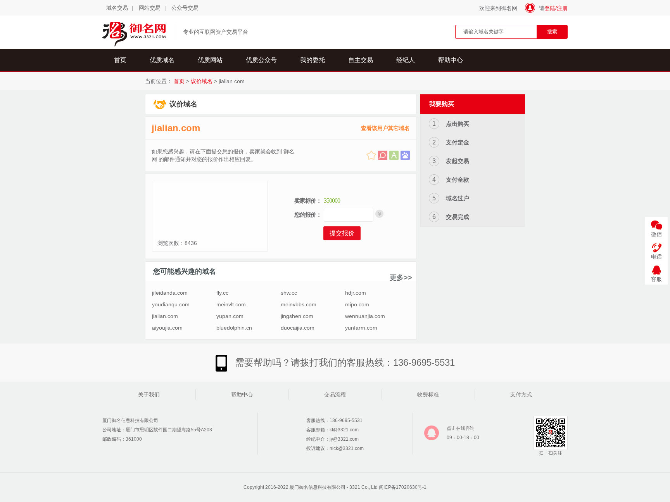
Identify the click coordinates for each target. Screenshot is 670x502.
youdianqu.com (171, 304)
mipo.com (357, 304)
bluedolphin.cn (234, 328)
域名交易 (117, 8)
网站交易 (150, 8)
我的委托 (312, 60)
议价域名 (201, 81)
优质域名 (162, 60)
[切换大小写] (394, 155)
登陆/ (550, 8)
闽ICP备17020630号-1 (403, 487)
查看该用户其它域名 (385, 128)
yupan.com (229, 316)
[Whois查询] (382, 155)
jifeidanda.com (170, 293)
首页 (120, 60)
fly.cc (222, 293)
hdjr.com (355, 293)
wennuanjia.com (365, 316)
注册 (562, 8)
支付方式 (521, 394)
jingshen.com (297, 316)
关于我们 (149, 394)
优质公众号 (261, 60)
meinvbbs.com (298, 304)
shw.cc (289, 293)
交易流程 (335, 394)
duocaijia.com (297, 328)
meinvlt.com (231, 304)
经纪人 (405, 60)
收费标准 (428, 394)
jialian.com (176, 128)
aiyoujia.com (167, 328)
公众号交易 (185, 8)
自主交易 (360, 60)
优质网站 (210, 60)
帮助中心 (450, 60)
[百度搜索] (405, 155)
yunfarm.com (361, 328)
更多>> (401, 277)
